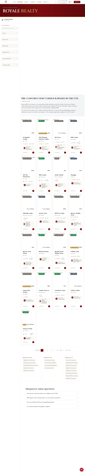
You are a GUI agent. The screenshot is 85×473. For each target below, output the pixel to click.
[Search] (56, 2)
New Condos (19, 1)
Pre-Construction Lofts (49, 368)
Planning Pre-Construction (29, 368)
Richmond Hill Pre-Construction (72, 375)
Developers (39, 1)
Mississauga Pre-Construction (71, 362)
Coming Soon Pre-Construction (29, 362)
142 (57, 350)
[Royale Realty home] (6, 2)
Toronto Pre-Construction (71, 360)
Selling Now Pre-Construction (29, 360)
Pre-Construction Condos (50, 360)
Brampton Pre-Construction (71, 365)
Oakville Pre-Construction (71, 378)
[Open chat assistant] (82, 470)
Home (14, 1)
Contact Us (77, 1)
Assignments (33, 1)
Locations (26, 1)
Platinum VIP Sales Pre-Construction (31, 365)
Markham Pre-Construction (71, 370)
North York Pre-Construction (71, 373)
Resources (45, 1)
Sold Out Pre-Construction (29, 370)
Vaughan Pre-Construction (71, 368)
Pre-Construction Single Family (51, 365)
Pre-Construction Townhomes (50, 362)
